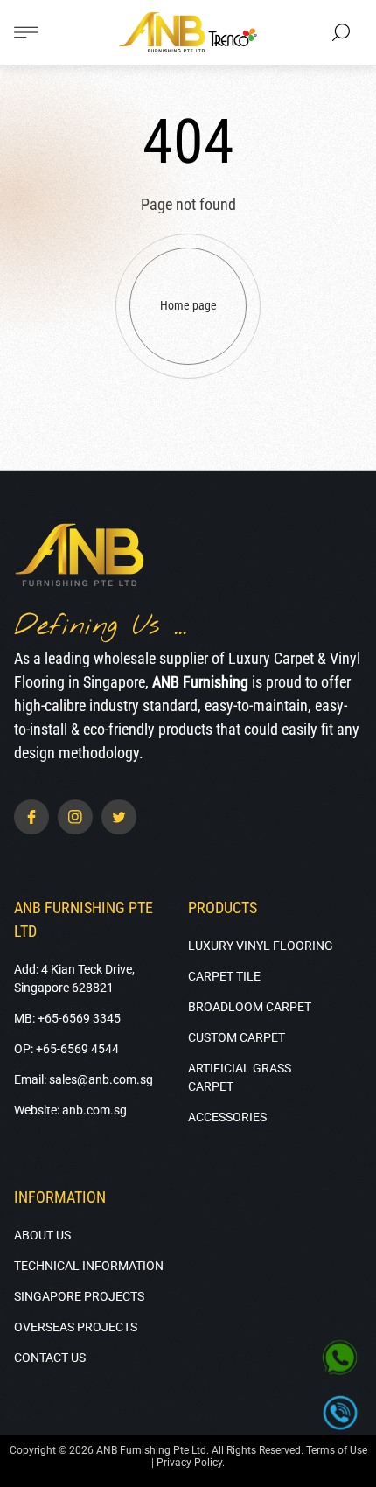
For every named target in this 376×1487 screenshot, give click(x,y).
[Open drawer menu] (26, 32)
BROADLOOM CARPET (249, 1007)
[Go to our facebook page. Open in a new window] (31, 816)
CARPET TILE (224, 976)
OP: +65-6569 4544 (66, 1049)
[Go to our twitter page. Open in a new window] (118, 816)
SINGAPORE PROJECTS (79, 1296)
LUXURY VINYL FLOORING (260, 946)
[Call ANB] (340, 1413)
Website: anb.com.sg (70, 1110)
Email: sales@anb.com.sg (83, 1079)
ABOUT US (42, 1235)
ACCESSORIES (227, 1117)
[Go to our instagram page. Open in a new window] (75, 816)
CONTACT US (50, 1358)
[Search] (341, 32)
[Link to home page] (79, 556)
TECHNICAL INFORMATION (89, 1266)
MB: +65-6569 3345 (67, 1018)
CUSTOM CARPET (236, 1037)
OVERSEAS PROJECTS (75, 1327)
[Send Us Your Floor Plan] (340, 1358)
